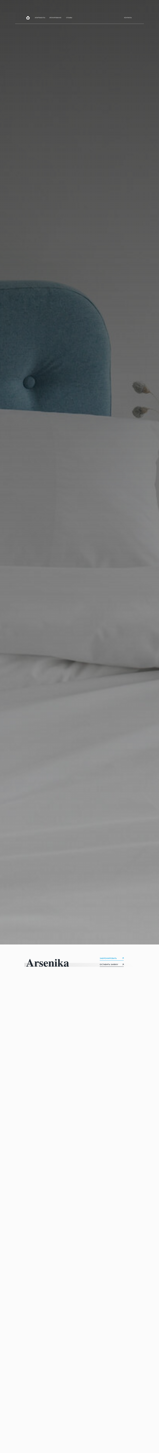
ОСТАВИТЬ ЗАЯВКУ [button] (109, 964)
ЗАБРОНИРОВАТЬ (108, 958)
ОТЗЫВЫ (69, 18)
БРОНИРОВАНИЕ (55, 18)
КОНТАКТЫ (128, 18)
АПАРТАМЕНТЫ (40, 18)
